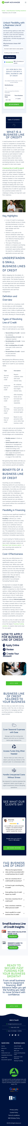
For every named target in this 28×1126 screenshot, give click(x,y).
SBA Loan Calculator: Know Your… (17, 933)
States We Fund (5, 1053)
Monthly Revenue (9, 85)
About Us (3, 1048)
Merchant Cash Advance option (11, 545)
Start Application (10, 57)
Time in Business (18, 95)
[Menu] (25, 2)
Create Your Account (11, 654)
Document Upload (6, 1059)
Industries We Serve (6, 1055)
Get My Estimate (14, 104)
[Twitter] (12, 1035)
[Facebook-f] (9, 1035)
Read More (12, 936)
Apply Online (12, 645)
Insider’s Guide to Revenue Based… (15, 944)
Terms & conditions (14, 1115)
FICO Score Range (7, 96)
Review (10, 649)
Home (3, 10)
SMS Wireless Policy (14, 1118)
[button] (19, 119)
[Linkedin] (15, 1035)
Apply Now (4, 1057)
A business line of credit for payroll (13, 168)
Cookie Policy (14, 1112)
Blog (2, 1050)
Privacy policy (14, 1109)
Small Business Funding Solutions (16, 10)
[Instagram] (18, 1035)
